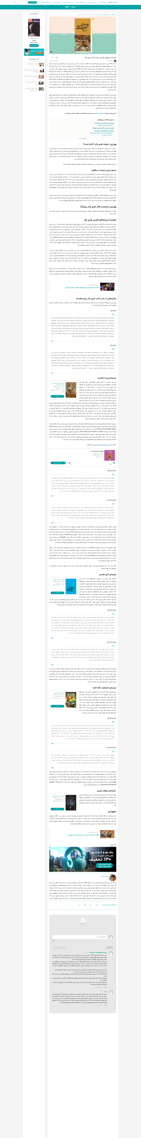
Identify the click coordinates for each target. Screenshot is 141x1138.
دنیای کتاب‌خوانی (80, 2)
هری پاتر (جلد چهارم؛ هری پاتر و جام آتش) (58, 384)
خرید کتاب (57, 396)
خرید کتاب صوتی (58, 463)
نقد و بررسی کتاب (91, 2)
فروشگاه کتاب (77, 821)
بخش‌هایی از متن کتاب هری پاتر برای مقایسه (100, 133)
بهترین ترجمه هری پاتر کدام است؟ (103, 123)
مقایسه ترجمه (56, 2)
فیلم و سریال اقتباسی (68, 2)
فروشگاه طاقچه (32, 2)
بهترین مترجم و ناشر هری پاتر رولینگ (102, 128)
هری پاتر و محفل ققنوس (58, 796)
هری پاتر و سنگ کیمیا (58, 580)
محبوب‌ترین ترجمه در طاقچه (105, 125)
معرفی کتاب (103, 2)
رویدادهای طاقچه (45, 2)
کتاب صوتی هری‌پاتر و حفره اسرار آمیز (101, 445)
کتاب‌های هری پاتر (100, 113)
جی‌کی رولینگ (112, 95)
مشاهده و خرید (34, 46)
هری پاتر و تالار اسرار (59, 693)
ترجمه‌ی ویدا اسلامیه (107, 135)
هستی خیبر (110, 61)
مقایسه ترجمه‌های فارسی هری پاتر (103, 131)
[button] (114, 463)
